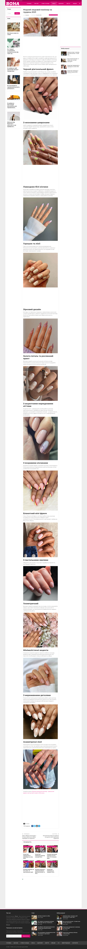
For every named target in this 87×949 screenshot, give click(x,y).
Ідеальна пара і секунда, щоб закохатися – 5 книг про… (73, 53)
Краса (53, 3)
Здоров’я (61, 3)
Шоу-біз (36, 3)
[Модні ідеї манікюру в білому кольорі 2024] (40, 849)
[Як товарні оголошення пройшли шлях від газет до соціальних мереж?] (13, 43)
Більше (75, 3)
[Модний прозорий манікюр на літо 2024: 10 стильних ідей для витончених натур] (52, 849)
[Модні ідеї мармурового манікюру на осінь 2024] (28, 849)
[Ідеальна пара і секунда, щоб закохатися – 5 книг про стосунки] (64, 54)
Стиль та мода (45, 3)
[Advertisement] (40, 47)
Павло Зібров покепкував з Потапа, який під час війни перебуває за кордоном (29, 837)
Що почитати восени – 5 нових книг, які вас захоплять (73, 60)
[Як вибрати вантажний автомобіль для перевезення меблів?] (13, 97)
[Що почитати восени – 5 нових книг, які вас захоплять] (64, 60)
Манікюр (27, 823)
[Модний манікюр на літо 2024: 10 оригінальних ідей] (28, 864)
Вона (16, 916)
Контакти (8, 0)
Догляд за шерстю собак (44, 915)
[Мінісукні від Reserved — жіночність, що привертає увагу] (13, 116)
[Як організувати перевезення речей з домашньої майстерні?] (13, 79)
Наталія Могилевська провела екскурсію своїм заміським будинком (51, 837)
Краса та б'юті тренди (53, 14)
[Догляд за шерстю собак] (13, 27)
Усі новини (13, 0)
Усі (58, 943)
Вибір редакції (19, 0)
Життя (68, 3)
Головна (29, 3)
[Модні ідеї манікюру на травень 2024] (52, 864)
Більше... (8, 924)
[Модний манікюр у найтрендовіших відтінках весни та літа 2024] (40, 864)
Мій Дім (53, 943)
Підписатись (26, 936)
